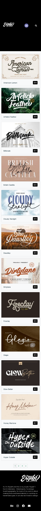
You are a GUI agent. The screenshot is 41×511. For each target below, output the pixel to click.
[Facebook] (23, 505)
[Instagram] (17, 505)
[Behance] (12, 505)
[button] (26, 25)
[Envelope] (29, 505)
